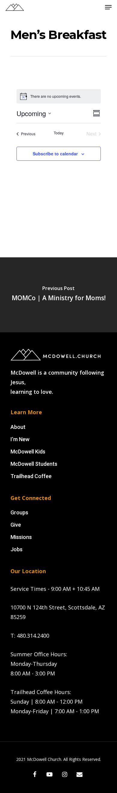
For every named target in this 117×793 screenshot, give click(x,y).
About (18, 427)
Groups (19, 512)
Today (59, 132)
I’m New (19, 439)
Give (15, 525)
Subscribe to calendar (55, 154)
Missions (21, 537)
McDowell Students (33, 464)
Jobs (16, 549)
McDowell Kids (27, 451)
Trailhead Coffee (31, 476)
